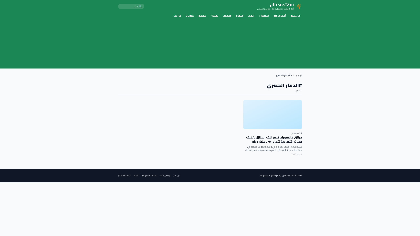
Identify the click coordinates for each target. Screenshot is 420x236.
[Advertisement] (210, 44)
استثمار (264, 16)
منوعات (190, 16)
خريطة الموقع (124, 175)
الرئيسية (295, 16)
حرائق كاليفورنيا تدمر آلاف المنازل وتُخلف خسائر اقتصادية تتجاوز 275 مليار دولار (274, 139)
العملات (227, 16)
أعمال (251, 16)
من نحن (177, 16)
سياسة (202, 16)
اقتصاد (239, 16)
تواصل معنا (165, 175)
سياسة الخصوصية (149, 175)
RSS (136, 175)
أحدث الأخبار (279, 16)
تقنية (214, 16)
